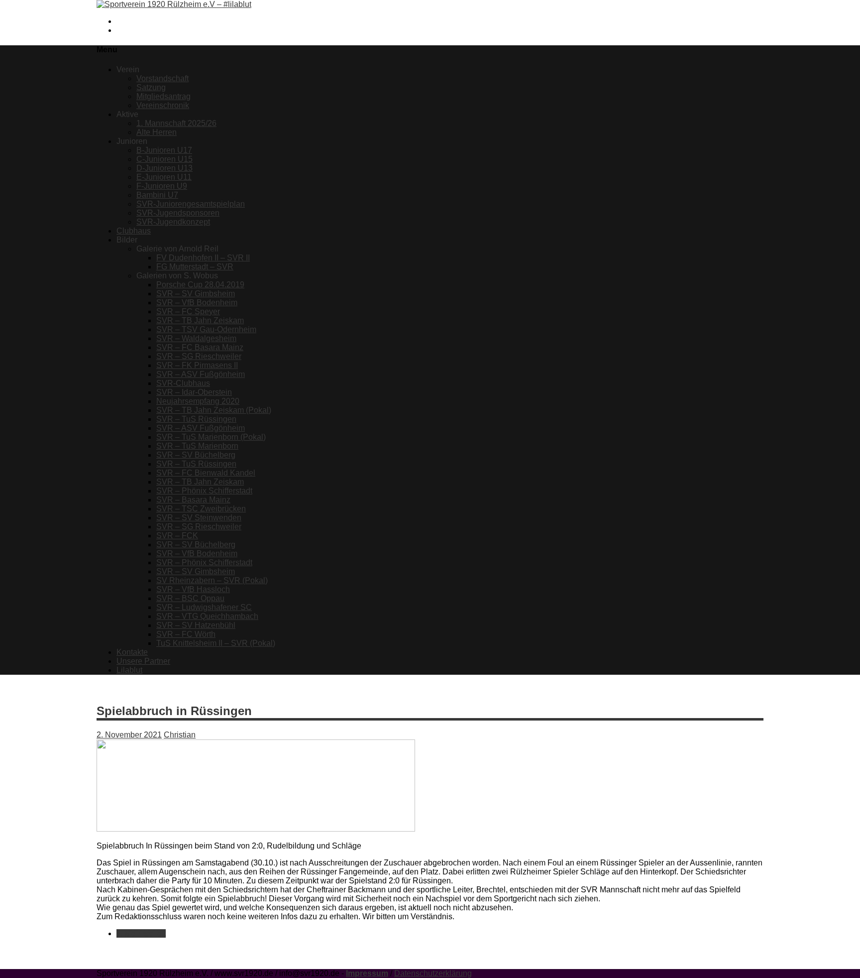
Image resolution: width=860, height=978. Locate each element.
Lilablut (129, 670)
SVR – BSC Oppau (190, 598)
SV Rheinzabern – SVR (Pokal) (212, 580)
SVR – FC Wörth (185, 634)
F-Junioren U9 (161, 186)
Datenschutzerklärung (433, 973)
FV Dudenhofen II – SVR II (203, 257)
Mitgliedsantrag (163, 96)
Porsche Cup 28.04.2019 (200, 284)
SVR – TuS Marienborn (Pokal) (211, 437)
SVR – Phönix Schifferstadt (204, 491)
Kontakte (132, 652)
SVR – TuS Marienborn (197, 446)
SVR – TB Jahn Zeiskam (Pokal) (213, 410)
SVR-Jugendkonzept (173, 222)
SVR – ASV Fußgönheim (200, 374)
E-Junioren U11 (164, 177)
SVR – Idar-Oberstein (194, 392)
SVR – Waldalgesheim (196, 338)
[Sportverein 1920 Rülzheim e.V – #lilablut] (174, 4)
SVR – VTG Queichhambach (207, 616)
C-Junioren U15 (164, 159)
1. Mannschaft (141, 933)
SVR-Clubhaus (183, 383)
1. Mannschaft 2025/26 (176, 123)
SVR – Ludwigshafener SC (204, 607)
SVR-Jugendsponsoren (177, 213)
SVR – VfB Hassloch (193, 589)
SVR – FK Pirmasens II (197, 365)
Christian (180, 735)
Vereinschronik (162, 105)
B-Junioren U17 (164, 150)
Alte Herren (156, 132)
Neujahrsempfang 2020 (197, 401)
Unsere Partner (143, 661)
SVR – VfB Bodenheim (196, 302)
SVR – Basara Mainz (193, 499)
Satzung (151, 87)
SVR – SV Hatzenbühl (195, 625)
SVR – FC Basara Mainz (199, 347)
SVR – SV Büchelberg (195, 455)
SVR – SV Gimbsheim (195, 293)
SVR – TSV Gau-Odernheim (206, 329)
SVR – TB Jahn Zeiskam (200, 320)
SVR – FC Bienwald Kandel (205, 473)
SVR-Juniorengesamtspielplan (190, 204)
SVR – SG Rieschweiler (198, 356)
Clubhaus (133, 231)
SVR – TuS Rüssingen (196, 419)
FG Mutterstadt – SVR (194, 266)
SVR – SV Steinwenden (198, 517)
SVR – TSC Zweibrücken (201, 508)
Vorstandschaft (162, 78)
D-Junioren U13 (164, 168)
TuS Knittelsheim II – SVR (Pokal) (215, 643)
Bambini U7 (157, 195)
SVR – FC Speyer (188, 311)
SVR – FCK (177, 535)
